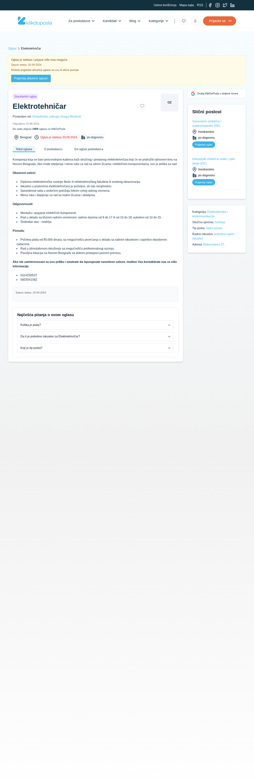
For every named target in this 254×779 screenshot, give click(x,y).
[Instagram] (217, 5)
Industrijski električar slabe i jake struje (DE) (213, 161)
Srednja (220, 222)
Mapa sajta (186, 5)
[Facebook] (210, 5)
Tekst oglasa (24, 149)
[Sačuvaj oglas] (142, 106)
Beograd (25, 137)
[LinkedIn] (232, 5)
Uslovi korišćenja (165, 5)
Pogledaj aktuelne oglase (31, 78)
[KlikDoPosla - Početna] (35, 20)
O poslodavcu (53, 149)
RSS (200, 5)
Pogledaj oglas (203, 144)
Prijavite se (217, 21)
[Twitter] (225, 5)
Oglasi (12, 48)
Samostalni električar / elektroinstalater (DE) (206, 123)
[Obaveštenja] (195, 21)
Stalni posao (214, 228)
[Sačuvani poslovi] (183, 21)
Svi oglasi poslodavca (88, 149)
